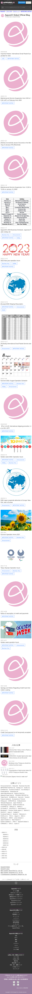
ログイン (28, 2)
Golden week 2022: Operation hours (12, 457)
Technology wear (5, 805)
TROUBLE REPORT (21, 795)
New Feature (15, 820)
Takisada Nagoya (5, 803)
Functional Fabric (5, 814)
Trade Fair (3, 797)
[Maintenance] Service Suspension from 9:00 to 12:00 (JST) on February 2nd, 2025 (16, 99)
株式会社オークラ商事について (16, 894)
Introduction (13, 791)
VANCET (12, 806)
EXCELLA (3, 816)
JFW (14, 821)
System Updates (5, 821)
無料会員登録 (16, 922)
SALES (3, 812)
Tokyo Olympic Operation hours (10, 568)
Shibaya (3, 801)
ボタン (16, 937)
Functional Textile (14, 789)
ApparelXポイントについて (16, 898)
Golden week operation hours (10, 642)
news (9, 812)
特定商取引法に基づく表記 (14, 979)
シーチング (16, 947)
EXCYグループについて (16, 892)
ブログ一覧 (9, 11)
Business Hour (23, 786)
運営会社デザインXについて (16, 896)
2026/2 (5, 843)
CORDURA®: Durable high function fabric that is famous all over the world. (20, 757)
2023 (3, 851)
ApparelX (2, 11)
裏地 (16, 939)
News (14, 786)
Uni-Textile (3, 808)
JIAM (10, 818)
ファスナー (16, 943)
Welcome (22, 814)
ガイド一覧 (16, 957)
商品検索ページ (16, 914)
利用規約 (6, 979)
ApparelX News (16, 928)
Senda (15, 814)
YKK (10, 816)
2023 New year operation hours (10, 260)
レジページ (16, 918)
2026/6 (5, 836)
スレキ (16, 945)
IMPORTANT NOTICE (26, 11)
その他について (16, 966)
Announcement (5, 786)
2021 (3, 856)
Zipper (16, 816)
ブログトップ (16, 11)
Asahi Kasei (21, 808)
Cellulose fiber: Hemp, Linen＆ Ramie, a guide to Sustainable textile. (20, 751)
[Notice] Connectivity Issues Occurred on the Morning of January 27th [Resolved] (16, 144)
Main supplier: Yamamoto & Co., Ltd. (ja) (12, 872)
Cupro (16, 823)
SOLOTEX (12, 808)
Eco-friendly (24, 789)
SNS (22, 816)
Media (19, 806)
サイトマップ (16, 968)
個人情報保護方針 (24, 979)
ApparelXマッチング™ (16, 904)
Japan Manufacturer (6, 793)
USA (10, 823)
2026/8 (5, 834)
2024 (3, 849)
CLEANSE (4, 806)
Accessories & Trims (17, 799)
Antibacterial (20, 801)
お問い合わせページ (21, 975)
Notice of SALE (18, 793)
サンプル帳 (16, 949)
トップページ (16, 912)
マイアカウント (16, 920)
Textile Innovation (17, 805)
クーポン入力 (16, 924)
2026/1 (5, 845)
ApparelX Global (22, 821)
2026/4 (5, 841)
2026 (3, 832)
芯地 (16, 941)
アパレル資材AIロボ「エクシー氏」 (16, 926)
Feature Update (5, 799)
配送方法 (16, 961)
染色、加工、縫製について (16, 965)
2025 (3, 847)
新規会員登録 (22, 2)
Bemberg (3, 810)
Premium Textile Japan (14, 810)
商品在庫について (16, 963)
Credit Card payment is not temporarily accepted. (16, 732)
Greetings (3, 818)
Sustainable (4, 791)
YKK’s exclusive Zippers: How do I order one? (15, 776)
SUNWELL (12, 797)
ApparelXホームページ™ (16, 902)
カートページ (16, 916)
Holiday (18, 788)
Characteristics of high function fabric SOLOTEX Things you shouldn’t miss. (20, 771)
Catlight (15, 812)
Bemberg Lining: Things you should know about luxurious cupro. (20, 764)
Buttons (26, 810)
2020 (3, 858)
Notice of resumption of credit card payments (14, 613)
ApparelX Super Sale (6, 795)
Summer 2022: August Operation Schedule (14, 381)
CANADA (3, 823)
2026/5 (5, 839)
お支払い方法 (16, 959)
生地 (16, 935)
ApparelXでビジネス (16, 900)
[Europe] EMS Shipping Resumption (12, 304)
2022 (3, 853)
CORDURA (11, 801)
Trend (26, 797)
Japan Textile (16, 803)
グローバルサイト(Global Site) (22, 987)
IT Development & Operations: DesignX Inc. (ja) (14, 874)
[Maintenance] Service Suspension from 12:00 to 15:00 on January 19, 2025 (16, 188)
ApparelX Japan (5, 869)
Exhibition (3, 789)
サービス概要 (16, 891)
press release (18, 818)
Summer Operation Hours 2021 (10, 534)
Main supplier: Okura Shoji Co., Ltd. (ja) (11, 871)
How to (20, 797)
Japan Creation (5, 820)
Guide (25, 788)
